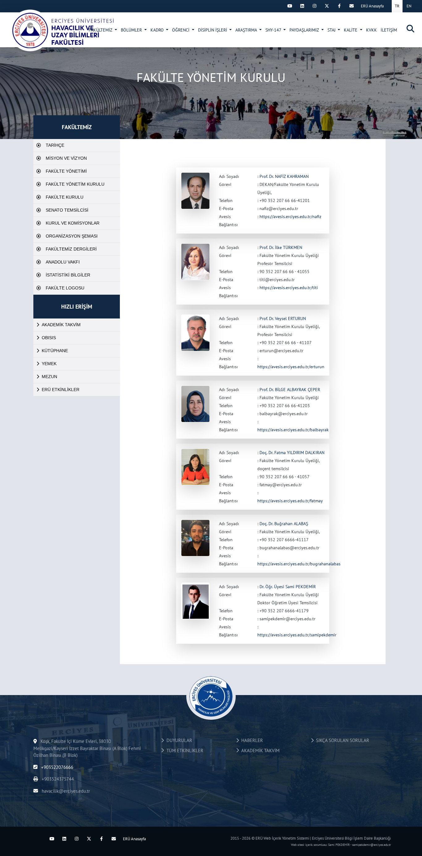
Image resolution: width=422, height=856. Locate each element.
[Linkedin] (302, 6)
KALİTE (351, 30)
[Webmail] (351, 6)
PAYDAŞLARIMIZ (304, 30)
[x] (326, 6)
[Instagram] (314, 6)
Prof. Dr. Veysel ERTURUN (283, 318)
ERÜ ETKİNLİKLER (60, 389)
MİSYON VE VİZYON (66, 158)
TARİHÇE (55, 145)
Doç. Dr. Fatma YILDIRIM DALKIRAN (292, 452)
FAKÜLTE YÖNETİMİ (66, 171)
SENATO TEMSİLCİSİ (67, 210)
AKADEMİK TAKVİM (61, 324)
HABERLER (251, 740)
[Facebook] (339, 6)
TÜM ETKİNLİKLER (183, 750)
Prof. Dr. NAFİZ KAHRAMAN (284, 176)
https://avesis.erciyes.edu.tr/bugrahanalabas (298, 564)
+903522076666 (56, 767)
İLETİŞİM (389, 30)
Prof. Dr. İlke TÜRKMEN (281, 247)
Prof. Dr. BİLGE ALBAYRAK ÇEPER (290, 389)
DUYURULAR (178, 740)
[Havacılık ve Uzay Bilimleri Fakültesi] (62, 30)
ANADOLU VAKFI (63, 261)
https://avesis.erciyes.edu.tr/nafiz (290, 216)
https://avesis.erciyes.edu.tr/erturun (290, 366)
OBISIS (49, 337)
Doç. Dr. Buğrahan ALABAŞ (284, 523)
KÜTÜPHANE (55, 350)
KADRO (157, 30)
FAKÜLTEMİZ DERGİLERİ (71, 249)
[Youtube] (289, 6)
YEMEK (49, 363)
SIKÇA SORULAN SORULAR (341, 740)
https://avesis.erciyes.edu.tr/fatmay (290, 501)
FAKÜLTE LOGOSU (65, 287)
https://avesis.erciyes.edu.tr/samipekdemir (296, 635)
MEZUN (49, 376)
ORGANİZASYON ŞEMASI (72, 236)
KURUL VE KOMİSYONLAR (72, 223)
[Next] (277, 6)
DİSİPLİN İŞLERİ (213, 30)
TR (397, 6)
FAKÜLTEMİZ (101, 30)
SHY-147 (273, 30)
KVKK (371, 30)
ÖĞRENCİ (181, 30)
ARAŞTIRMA (246, 30)
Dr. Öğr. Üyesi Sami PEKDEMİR (288, 586)
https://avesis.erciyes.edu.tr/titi (289, 287)
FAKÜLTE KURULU (64, 197)
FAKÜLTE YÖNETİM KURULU (75, 184)
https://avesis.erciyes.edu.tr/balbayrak (293, 429)
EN (409, 6)
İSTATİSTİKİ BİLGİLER (68, 274)
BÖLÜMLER (132, 30)
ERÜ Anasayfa (372, 6)
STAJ (332, 30)
